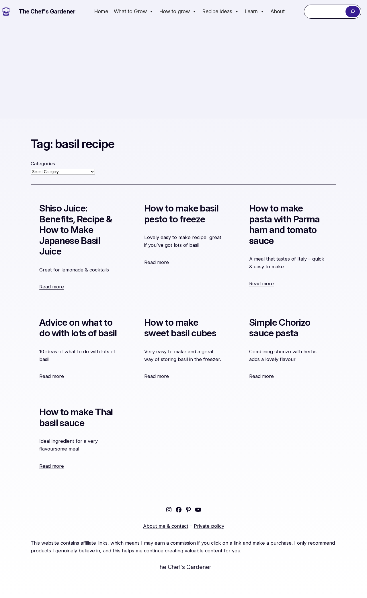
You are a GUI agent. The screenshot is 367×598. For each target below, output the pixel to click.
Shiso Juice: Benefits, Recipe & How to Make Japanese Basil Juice (75, 230)
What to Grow (130, 11)
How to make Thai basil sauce (76, 417)
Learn (251, 11)
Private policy (209, 526)
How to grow (174, 11)
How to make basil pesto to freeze (181, 213)
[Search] (352, 11)
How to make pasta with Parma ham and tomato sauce (284, 224)
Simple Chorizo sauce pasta (280, 328)
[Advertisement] (183, 71)
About (277, 11)
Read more (51, 287)
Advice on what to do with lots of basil (78, 328)
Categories (43, 163)
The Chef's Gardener (47, 11)
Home (101, 11)
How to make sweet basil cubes (180, 328)
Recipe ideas (217, 11)
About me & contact (165, 526)
